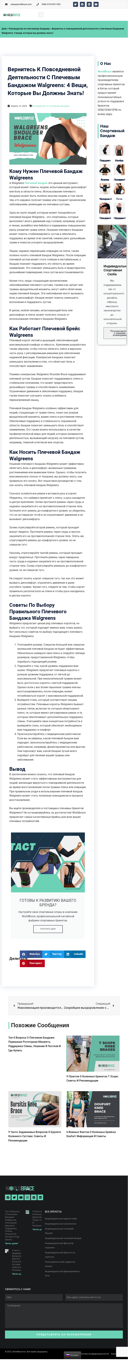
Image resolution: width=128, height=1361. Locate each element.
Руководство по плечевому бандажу (29, 28)
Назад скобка (119, 160)
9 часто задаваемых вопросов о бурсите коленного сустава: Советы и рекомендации (34, 1136)
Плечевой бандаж (36, 183)
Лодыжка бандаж (105, 160)
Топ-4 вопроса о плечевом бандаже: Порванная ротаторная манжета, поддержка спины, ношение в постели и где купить (12, 1225)
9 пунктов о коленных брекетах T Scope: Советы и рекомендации (40, 1218)
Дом (4, 28)
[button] (41, 14)
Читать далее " (12, 1243)
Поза (119, 198)
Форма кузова (105, 179)
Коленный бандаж (105, 199)
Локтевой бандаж (119, 179)
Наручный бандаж (120, 218)
